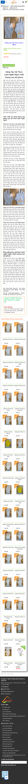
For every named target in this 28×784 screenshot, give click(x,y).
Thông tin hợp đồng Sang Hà (8, 753)
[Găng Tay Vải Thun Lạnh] (19, 327)
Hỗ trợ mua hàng (6, 737)
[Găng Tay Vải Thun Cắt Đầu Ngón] (19, 651)
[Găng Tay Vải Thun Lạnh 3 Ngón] (19, 351)
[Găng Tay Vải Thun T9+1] (19, 443)
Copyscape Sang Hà (7, 718)
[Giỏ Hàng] (25, 2)
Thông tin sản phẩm (8, 65)
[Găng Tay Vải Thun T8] (8, 489)
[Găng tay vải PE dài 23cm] (8, 651)
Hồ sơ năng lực (6, 720)
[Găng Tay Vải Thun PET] (8, 559)
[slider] (7, 53)
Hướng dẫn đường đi (7, 739)
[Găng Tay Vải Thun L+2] (19, 605)
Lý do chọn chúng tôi (7, 728)
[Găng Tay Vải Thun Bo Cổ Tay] (8, 397)
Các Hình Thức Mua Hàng (8, 748)
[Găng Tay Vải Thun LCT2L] (8, 605)
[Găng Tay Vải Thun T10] (19, 420)
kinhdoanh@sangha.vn (14, 293)
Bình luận (5, 67)
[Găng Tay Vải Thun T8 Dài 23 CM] (19, 397)
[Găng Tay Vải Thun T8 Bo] (8, 466)
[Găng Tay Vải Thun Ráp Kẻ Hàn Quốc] (19, 536)
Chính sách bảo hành (7, 726)
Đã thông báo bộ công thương (9, 714)
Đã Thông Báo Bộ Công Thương (9, 732)
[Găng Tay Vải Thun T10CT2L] (8, 420)
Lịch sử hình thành (6, 711)
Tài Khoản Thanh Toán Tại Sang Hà (10, 750)
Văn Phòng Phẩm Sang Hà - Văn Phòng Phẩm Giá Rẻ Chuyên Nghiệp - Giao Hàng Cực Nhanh (14, 290)
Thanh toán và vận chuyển (8, 741)
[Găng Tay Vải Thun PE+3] (8, 582)
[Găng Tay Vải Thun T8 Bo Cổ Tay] (8, 512)
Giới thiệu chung (6, 707)
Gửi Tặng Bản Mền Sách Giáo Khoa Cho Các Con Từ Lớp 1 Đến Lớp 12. (13, 756)
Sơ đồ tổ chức (5, 709)
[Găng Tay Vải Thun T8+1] (19, 512)
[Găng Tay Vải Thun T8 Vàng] (19, 489)
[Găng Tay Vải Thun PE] (19, 559)
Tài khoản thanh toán (7, 746)
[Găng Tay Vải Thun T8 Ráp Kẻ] (19, 466)
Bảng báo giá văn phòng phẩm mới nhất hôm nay (13, 716)
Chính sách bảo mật (7, 730)
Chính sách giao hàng (7, 744)
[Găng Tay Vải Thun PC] (19, 582)
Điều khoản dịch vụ (6, 735)
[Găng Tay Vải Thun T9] (8, 628)
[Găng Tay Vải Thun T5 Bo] (8, 536)
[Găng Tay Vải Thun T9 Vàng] (8, 443)
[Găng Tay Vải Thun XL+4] (8, 327)
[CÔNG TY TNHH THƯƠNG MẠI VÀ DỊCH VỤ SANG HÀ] (14, 1)
